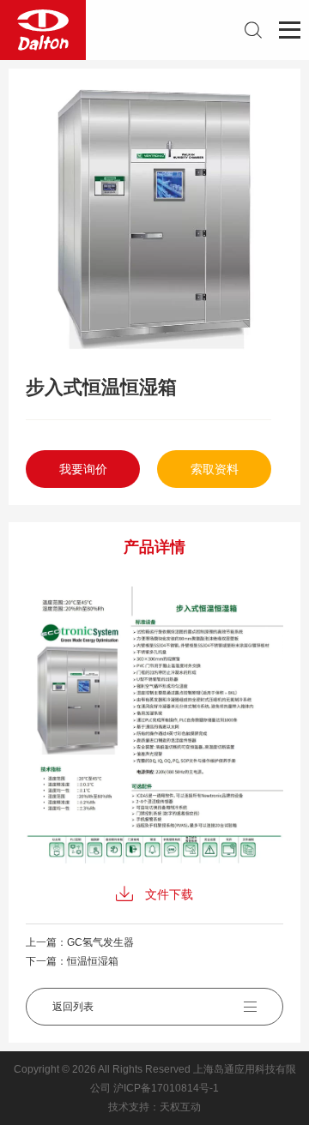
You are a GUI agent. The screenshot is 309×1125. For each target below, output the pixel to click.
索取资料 (215, 469)
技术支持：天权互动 (154, 1107)
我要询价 (83, 469)
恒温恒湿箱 (92, 961)
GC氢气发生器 (100, 942)
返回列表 (73, 1007)
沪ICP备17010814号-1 (166, 1088)
